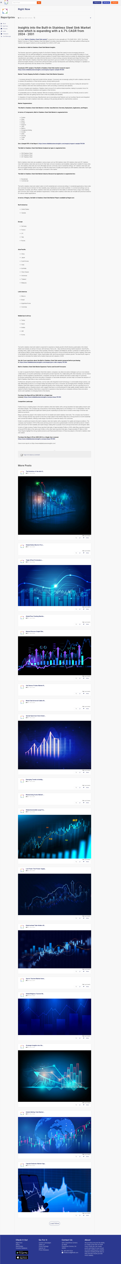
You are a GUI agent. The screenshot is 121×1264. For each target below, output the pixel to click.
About (4, 23)
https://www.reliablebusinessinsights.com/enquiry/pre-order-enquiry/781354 (43, 362)
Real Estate (19, 1246)
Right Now (5, 26)
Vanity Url (42, 1244)
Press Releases (44, 1250)
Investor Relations (21, 1248)
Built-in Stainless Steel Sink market (36, 39)
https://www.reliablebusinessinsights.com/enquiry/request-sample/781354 (41, 70)
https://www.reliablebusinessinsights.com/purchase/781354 (42, 397)
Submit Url (42, 1248)
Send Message (7, 36)
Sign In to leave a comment (32, 455)
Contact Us (67, 1240)
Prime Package (43, 1246)
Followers (5, 33)
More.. (87, 537)
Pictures (5, 28)
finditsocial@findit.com (71, 1252)
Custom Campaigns (45, 1243)
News (18, 1244)
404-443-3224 (68, 1251)
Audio (4, 31)
